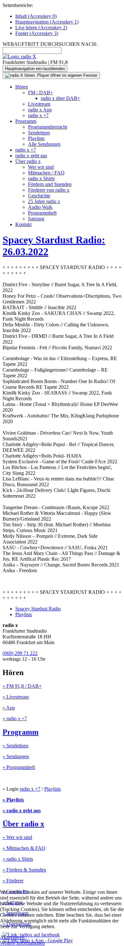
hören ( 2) (41, 27)
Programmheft (42, 213)
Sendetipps (39, 132)
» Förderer (13, 880)
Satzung (36, 218)
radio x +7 (38, 115)
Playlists (36, 138)
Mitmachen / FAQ (46, 172)
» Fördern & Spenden (24, 869)
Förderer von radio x (48, 190)
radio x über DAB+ (60, 98)
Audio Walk (40, 207)
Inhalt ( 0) (36, 16)
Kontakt (23, 224)
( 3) (36, 33)
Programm (25, 121)
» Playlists (13, 799)
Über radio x (28, 161)
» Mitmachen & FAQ (24, 848)
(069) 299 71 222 (20, 653)
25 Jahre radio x (44, 201)
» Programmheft (19, 767)
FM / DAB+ (40, 92)
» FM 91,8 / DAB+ (22, 686)
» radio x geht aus (22, 810)
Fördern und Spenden (50, 184)
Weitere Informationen (22, 943)
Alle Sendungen (44, 144)
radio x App (40, 109)
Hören (21, 86)
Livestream (39, 104)
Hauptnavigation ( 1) (47, 22)
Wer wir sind (41, 167)
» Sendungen (16, 756)
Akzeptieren (12, 937)
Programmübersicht (47, 127)
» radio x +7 (15, 718)
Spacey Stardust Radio (38, 608)
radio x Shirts (41, 178)
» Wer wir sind (17, 837)
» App (9, 707)
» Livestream (16, 697)
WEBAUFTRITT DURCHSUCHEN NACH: (50, 44)
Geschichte (39, 195)
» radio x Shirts (18, 859)
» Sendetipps (15, 745)
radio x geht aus (31, 155)
